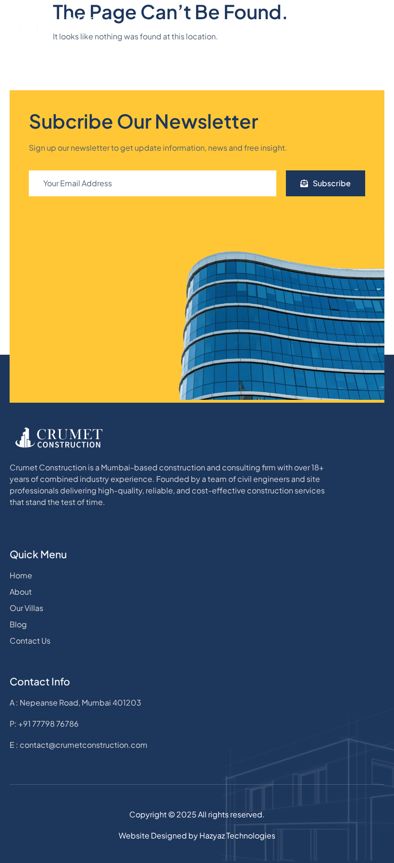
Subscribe (332, 183)
